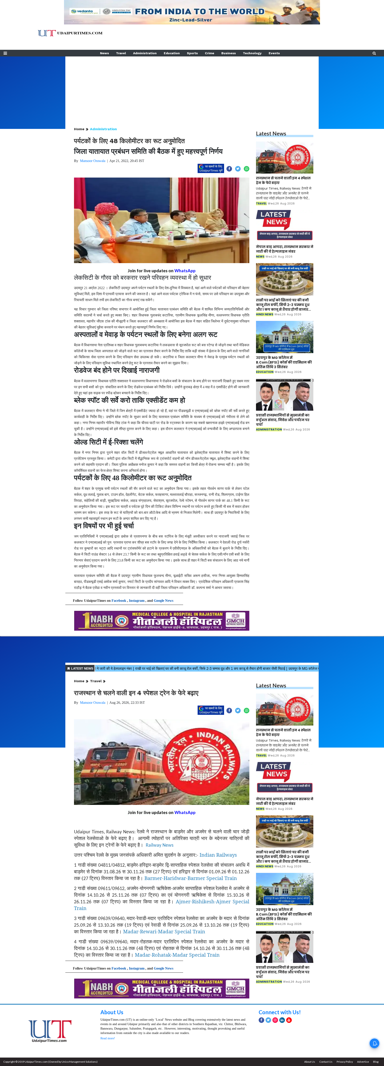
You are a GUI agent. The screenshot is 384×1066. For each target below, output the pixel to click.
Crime (209, 53)
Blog (375, 1061)
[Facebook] (261, 1020)
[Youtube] (289, 1020)
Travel (121, 53)
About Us (111, 1012)
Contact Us (325, 1061)
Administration (145, 53)
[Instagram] (275, 1020)
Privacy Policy (345, 1061)
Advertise (363, 1061)
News (104, 53)
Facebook (119, 600)
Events (274, 53)
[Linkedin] (282, 1020)
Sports (192, 53)
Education (172, 53)
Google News (163, 600)
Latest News (271, 133)
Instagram (136, 600)
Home (79, 129)
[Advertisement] (192, 87)
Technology (252, 53)
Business (228, 53)
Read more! (107, 1038)
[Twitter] (268, 1020)
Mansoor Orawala (92, 161)
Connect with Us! (280, 1012)
